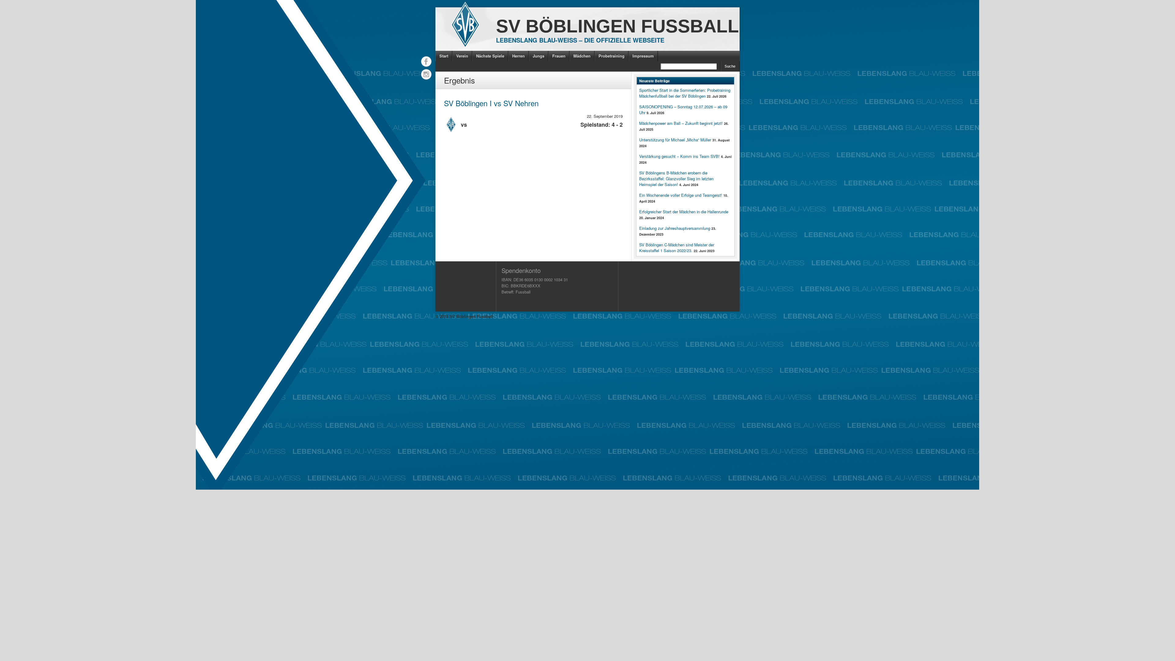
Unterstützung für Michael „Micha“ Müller (675, 140)
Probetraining (612, 56)
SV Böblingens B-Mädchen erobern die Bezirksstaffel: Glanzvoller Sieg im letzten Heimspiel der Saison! (676, 178)
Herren (518, 56)
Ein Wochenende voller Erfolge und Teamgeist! (680, 195)
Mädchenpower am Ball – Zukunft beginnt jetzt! (681, 123)
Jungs (538, 56)
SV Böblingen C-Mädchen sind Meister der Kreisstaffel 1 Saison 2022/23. (676, 247)
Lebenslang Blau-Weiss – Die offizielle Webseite (580, 39)
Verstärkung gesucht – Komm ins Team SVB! (679, 156)
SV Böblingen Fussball (617, 26)
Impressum (643, 56)
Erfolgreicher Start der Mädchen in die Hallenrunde (683, 212)
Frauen (558, 56)
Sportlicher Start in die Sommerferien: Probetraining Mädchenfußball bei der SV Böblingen (684, 93)
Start (443, 56)
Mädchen (582, 56)
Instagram (426, 74)
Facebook (426, 61)
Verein (462, 56)
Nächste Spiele (490, 56)
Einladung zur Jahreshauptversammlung (674, 228)
